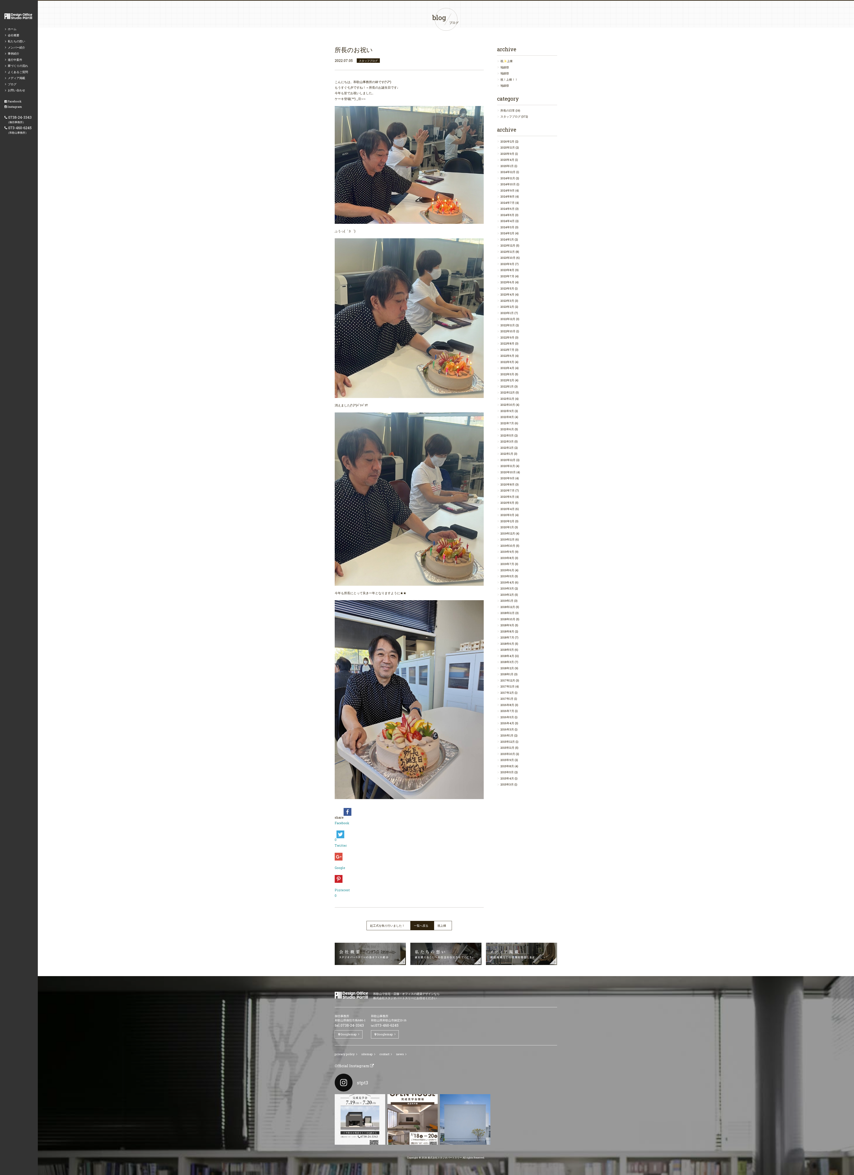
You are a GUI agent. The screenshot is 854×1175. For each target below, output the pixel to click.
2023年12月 (507, 245)
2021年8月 (507, 417)
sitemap (367, 1054)
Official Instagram (352, 1065)
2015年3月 (507, 784)
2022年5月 (507, 362)
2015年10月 (507, 754)
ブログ (12, 84)
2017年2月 (507, 693)
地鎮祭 (504, 67)
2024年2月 (507, 233)
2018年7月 (507, 637)
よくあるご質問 (18, 72)
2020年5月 (507, 503)
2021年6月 (507, 429)
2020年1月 (507, 527)
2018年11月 (507, 613)
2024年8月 (507, 196)
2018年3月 (507, 662)
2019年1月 (507, 601)
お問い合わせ (16, 90)
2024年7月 (507, 203)
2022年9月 (507, 337)
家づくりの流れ (18, 66)
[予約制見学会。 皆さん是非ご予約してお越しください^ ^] (412, 1119)
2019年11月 (507, 539)
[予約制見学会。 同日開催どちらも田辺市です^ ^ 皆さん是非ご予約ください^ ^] (360, 1119)
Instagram (14, 107)
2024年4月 (507, 221)
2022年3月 (507, 374)
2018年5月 (507, 650)
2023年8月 (507, 270)
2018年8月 (507, 631)
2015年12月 (507, 742)
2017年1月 (507, 699)
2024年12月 (508, 172)
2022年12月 (507, 319)
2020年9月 (507, 478)
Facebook (14, 101)
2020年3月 (507, 515)
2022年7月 (507, 350)
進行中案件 (15, 60)
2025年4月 (507, 160)
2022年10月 (508, 331)
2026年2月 (507, 141)
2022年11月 (507, 325)
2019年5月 (507, 576)
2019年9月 (507, 552)
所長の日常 (507, 110)
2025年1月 (507, 166)
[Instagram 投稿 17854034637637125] (465, 1119)
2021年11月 (507, 399)
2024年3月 (507, 227)
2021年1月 (506, 454)
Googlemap (348, 1034)
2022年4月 (507, 368)
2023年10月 (508, 258)
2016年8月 (507, 705)
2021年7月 (507, 423)
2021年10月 (507, 405)
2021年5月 (507, 435)
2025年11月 (507, 147)
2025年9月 (507, 154)
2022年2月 (507, 380)
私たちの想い (16, 41)
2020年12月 (508, 460)
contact (384, 1054)
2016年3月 (507, 729)
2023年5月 (507, 288)
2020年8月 (507, 484)
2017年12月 (507, 680)
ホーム (12, 29)
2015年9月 (507, 760)
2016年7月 (507, 711)
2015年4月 (507, 778)
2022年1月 (507, 386)
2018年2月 (507, 668)
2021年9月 (507, 411)
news (400, 1054)
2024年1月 (507, 239)
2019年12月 (507, 533)
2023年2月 (507, 307)
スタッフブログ (510, 116)
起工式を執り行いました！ (387, 926)
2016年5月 (507, 717)
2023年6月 (507, 282)
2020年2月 (507, 521)
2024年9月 (507, 190)
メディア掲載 (16, 78)
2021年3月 (507, 441)
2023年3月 (507, 301)
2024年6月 (507, 209)
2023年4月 (507, 294)
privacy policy (345, 1054)
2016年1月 (507, 735)
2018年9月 (507, 625)
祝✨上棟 (506, 61)
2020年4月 (507, 509)
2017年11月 (507, 686)
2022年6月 (507, 356)
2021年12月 (507, 392)
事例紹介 (13, 53)
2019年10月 (507, 546)
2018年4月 (507, 656)
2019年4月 (507, 582)
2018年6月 (507, 644)
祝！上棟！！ (509, 80)
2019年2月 (507, 595)
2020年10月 (508, 472)
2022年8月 (507, 343)
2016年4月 (507, 723)
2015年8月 (507, 766)
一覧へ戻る (421, 926)
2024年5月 (507, 215)
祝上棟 (441, 926)
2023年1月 (507, 313)
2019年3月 (507, 588)
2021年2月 (507, 448)
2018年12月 (507, 607)
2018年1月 (507, 674)
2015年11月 (507, 748)
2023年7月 (507, 276)
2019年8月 (507, 558)
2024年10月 (508, 184)
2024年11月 (507, 178)
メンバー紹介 (16, 47)
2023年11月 (507, 252)
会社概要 (13, 35)
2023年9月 (507, 264)
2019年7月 (507, 564)
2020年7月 (507, 490)
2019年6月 (507, 570)
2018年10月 (507, 619)
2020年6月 (507, 497)
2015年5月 (507, 772)
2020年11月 (507, 466)
